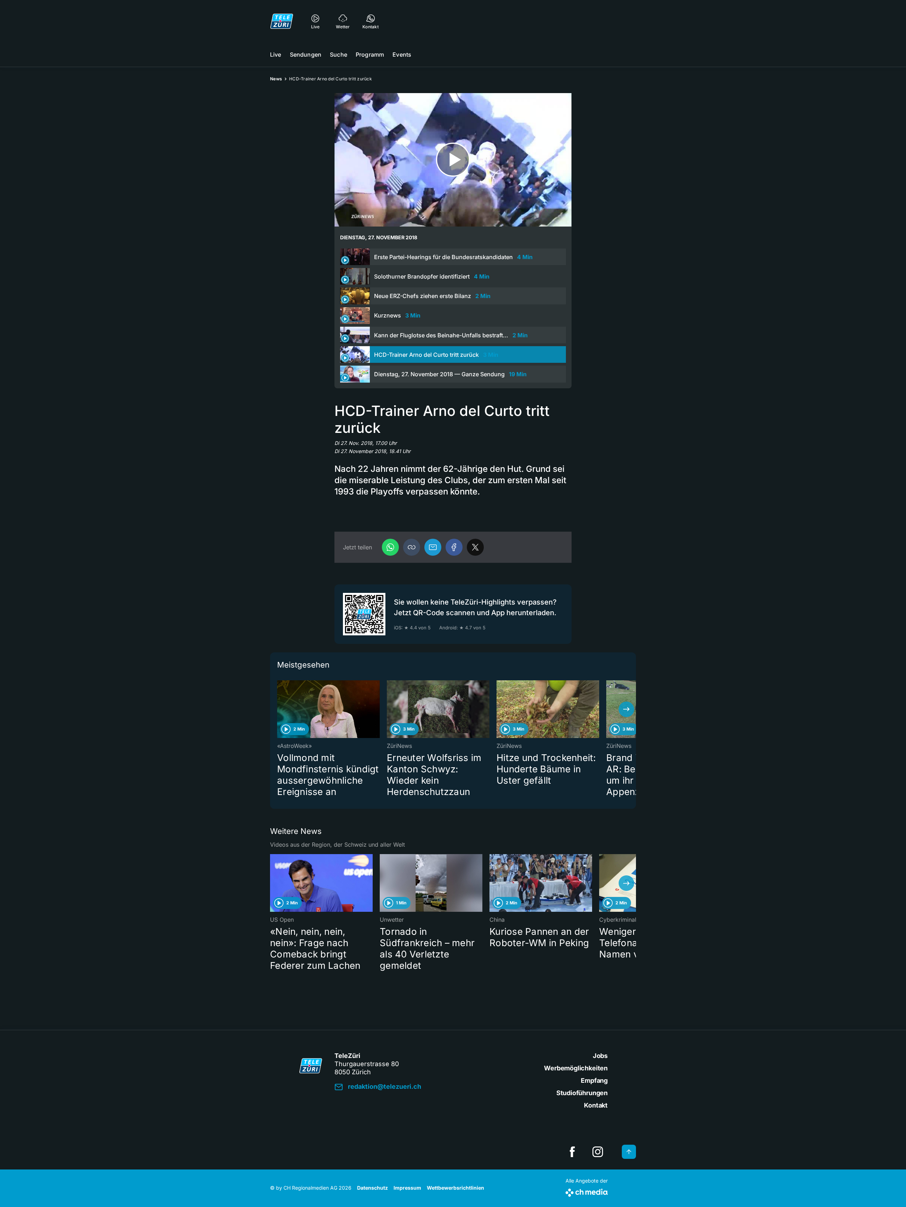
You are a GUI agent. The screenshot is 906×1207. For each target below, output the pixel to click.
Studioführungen (582, 1093)
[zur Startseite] (281, 21)
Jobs (600, 1055)
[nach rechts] (626, 709)
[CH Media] (587, 1191)
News (276, 78)
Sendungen (305, 54)
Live (275, 54)
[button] (411, 547)
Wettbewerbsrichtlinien (455, 1188)
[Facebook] (454, 547)
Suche (338, 54)
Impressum (407, 1188)
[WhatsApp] (390, 547)
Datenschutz (372, 1188)
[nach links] (279, 709)
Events (401, 54)
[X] (475, 547)
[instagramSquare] (598, 1152)
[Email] (432, 547)
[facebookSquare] (572, 1152)
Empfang (594, 1080)
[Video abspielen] (453, 160)
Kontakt (596, 1105)
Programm (370, 54)
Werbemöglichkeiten (576, 1068)
